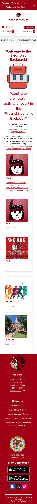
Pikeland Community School (17, 414)
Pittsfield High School (17, 410)
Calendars (16, 3)
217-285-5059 (15, 391)
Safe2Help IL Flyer (13, 185)
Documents (10, 228)
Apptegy (23, 501)
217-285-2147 (17, 388)
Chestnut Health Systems (16, 183)
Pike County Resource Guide (17, 188)
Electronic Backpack (27, 40)
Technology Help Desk (15, 7)
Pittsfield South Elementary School (17, 418)
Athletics (5, 3)
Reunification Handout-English (17, 190)
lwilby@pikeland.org (18, 132)
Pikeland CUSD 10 (7, 40)
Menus (26, 3)
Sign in (30, 27)
